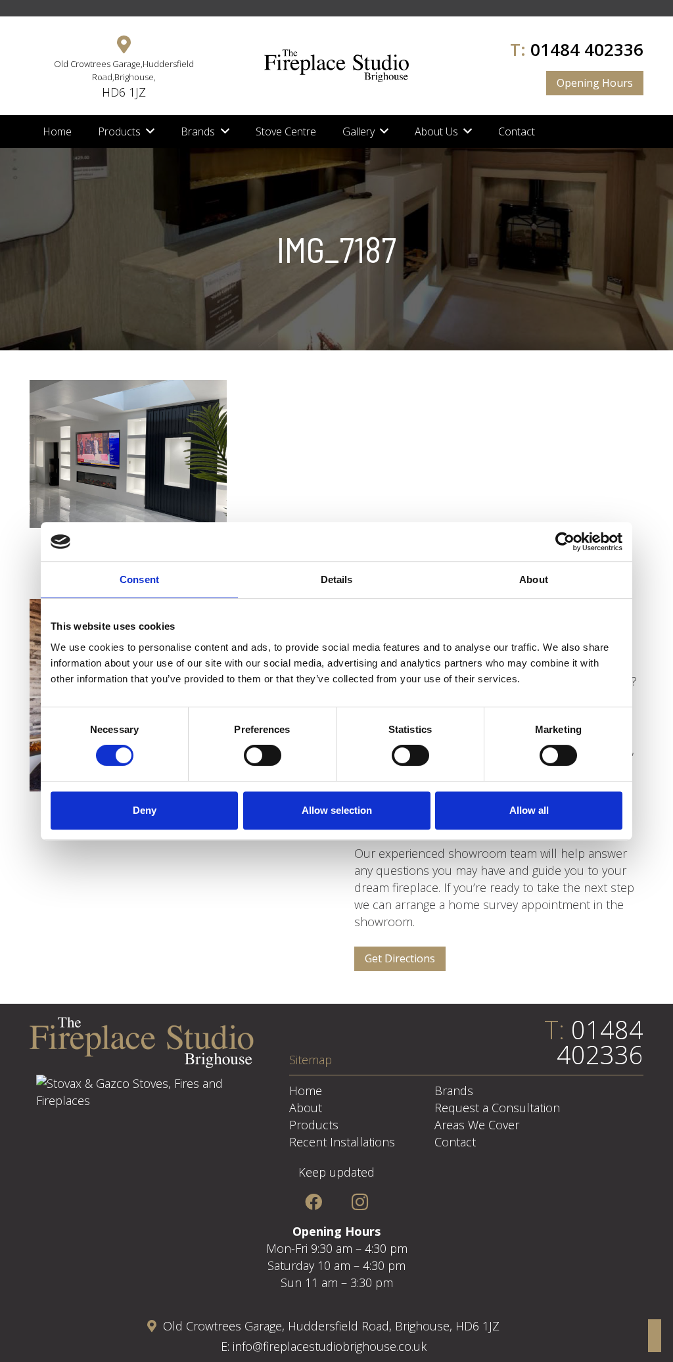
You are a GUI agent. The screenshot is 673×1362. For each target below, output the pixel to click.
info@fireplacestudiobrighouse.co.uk (330, 1346)
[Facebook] (313, 1202)
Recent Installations (342, 1142)
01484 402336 (586, 49)
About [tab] (533, 579)
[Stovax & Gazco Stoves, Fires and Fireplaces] (141, 1100)
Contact (455, 1142)
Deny (144, 810)
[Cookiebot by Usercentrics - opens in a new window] (564, 542)
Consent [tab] (139, 579)
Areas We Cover (476, 1125)
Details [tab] (337, 579)
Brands (453, 1090)
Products (313, 1125)
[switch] (262, 755)
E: (227, 1346)
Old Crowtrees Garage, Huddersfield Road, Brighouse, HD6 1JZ (331, 1326)
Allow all (529, 810)
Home (305, 1090)
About (305, 1107)
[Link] (336, 65)
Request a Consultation (497, 1107)
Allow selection (337, 810)
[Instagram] (359, 1202)
